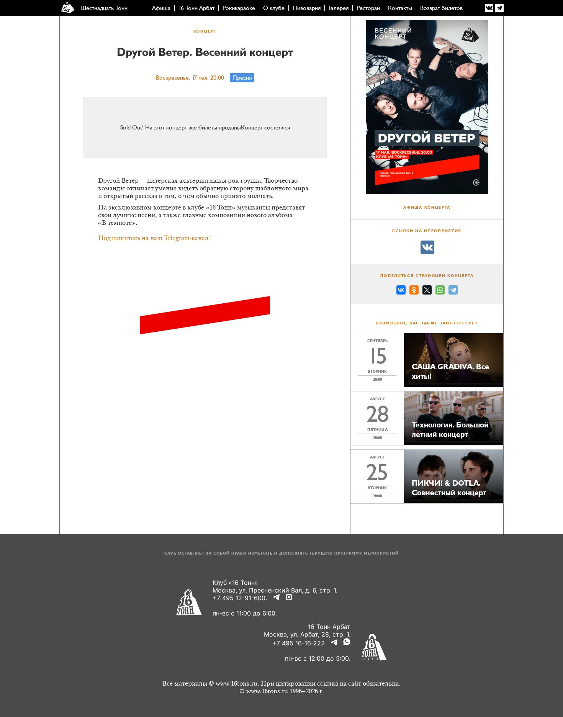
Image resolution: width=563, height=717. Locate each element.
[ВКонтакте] (401, 291)
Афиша (161, 8)
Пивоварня (307, 8)
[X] (427, 291)
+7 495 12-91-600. (240, 598)
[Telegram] (453, 291)
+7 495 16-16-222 (298, 643)
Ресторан (368, 8)
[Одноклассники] (414, 291)
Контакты (400, 8)
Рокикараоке (239, 8)
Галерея (339, 8)
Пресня (242, 78)
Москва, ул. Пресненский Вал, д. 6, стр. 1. (275, 590)
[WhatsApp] (440, 291)
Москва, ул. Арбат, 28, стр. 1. (307, 634)
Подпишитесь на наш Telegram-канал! (154, 239)
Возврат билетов (441, 8)
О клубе (274, 8)
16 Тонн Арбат (196, 8)
